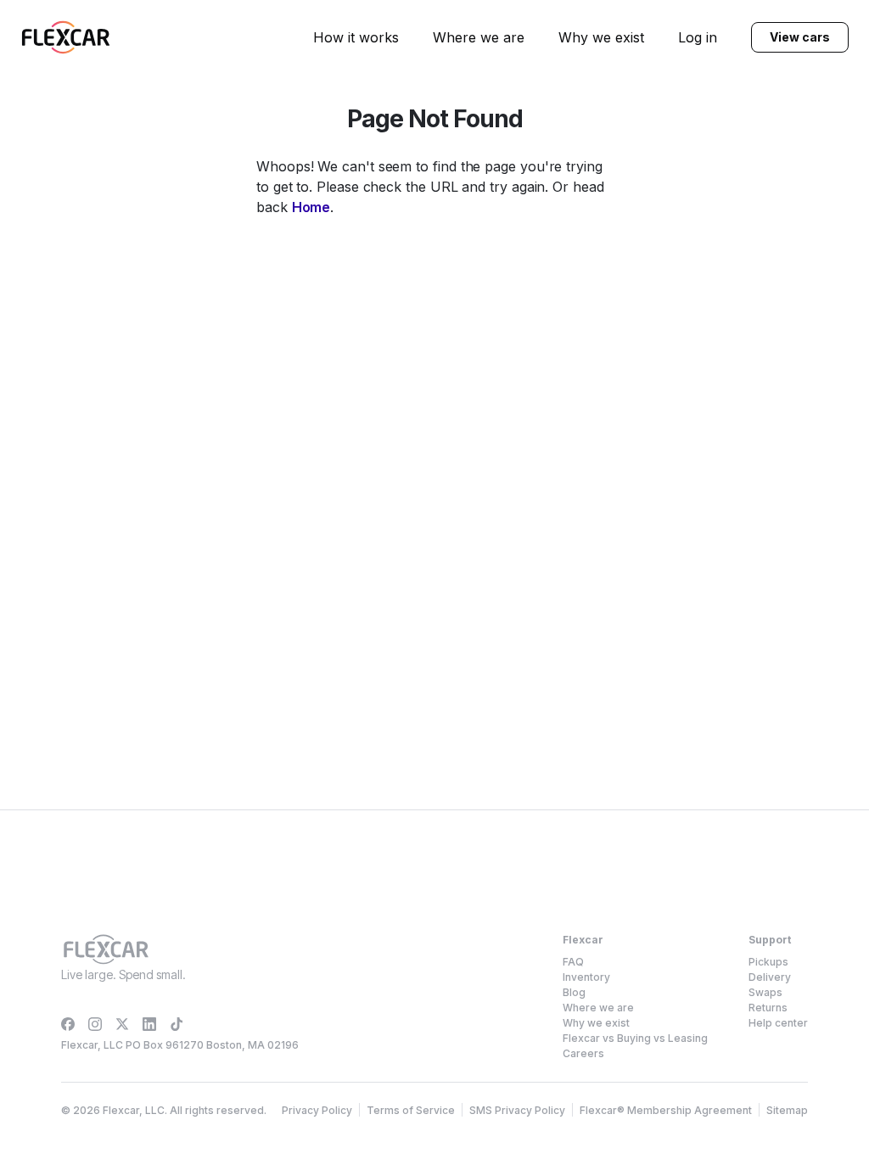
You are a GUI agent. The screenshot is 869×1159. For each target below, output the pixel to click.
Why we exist (601, 37)
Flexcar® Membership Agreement (666, 1110)
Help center (778, 1022)
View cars (799, 37)
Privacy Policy (317, 1110)
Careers (583, 1053)
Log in (697, 37)
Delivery (769, 977)
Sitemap (787, 1110)
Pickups (768, 961)
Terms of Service (411, 1110)
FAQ (573, 961)
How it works (356, 37)
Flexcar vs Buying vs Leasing (635, 1038)
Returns (768, 1007)
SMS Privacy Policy (517, 1110)
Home (311, 207)
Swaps (765, 992)
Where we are (478, 37)
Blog (574, 992)
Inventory (586, 977)
